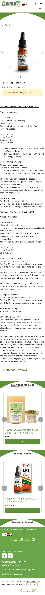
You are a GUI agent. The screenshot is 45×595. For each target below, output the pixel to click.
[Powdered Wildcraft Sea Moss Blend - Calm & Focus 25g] (22, 410)
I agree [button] (39, 591)
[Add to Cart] (22, 441)
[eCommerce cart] (35, 4)
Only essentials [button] (27, 591)
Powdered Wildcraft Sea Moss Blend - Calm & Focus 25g (21, 431)
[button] (2, 52)
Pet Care (8, 25)
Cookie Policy (32, 584)
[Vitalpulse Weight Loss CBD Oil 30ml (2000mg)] (22, 478)
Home (15, 540)
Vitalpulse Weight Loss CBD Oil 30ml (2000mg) (22, 500)
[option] (22, 419)
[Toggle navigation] (40, 9)
